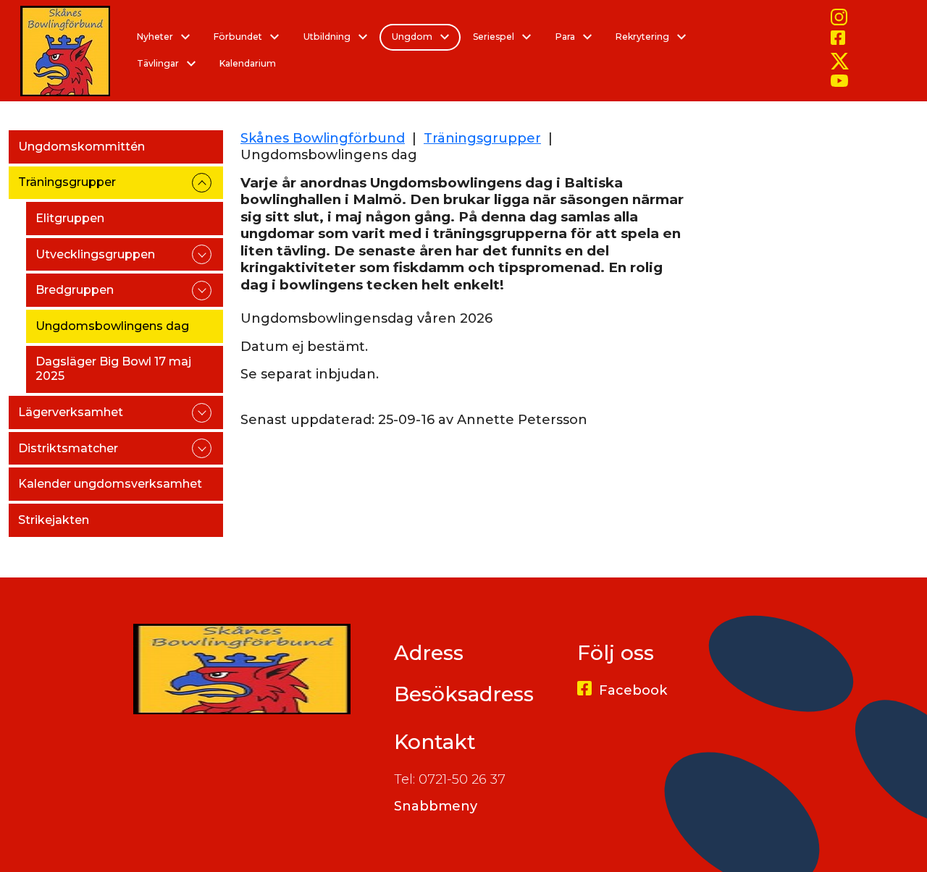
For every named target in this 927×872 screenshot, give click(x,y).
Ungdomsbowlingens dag (112, 326)
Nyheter (156, 36)
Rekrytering (643, 36)
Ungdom (413, 36)
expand (201, 182)
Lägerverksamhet (70, 412)
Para (566, 36)
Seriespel (494, 36)
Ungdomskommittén (81, 146)
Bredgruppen (74, 290)
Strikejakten (53, 520)
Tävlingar (159, 63)
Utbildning (328, 36)
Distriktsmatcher (68, 448)
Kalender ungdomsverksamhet (110, 484)
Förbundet (239, 36)
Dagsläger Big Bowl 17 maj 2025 (113, 369)
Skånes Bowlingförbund (322, 138)
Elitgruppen (69, 218)
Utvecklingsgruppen (95, 254)
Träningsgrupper (67, 182)
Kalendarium (247, 63)
